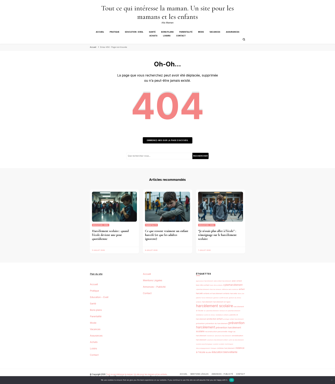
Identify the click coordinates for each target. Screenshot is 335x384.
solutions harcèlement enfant (217, 340)
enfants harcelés (230, 293)
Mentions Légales (152, 280)
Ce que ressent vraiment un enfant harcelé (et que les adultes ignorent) (166, 235)
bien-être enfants (216, 285)
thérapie (213, 348)
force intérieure (207, 298)
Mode (201, 32)
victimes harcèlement (226, 348)
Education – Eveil (134, 32)
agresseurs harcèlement (204, 281)
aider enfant (237, 281)
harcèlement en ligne (221, 302)
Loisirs (167, 36)
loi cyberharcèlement (211, 311)
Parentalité (185, 32)
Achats (153, 36)
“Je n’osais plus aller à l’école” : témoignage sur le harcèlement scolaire (217, 235)
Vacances (215, 32)
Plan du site (96, 274)
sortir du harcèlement (236, 340)
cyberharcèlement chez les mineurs (208, 289)
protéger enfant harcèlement (233, 319)
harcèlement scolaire (214, 305)
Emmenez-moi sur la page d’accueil (167, 140)
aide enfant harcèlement (222, 281)
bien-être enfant (203, 285)
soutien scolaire (218, 344)
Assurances (232, 32)
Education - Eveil (100, 225)
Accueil (100, 32)
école (208, 352)
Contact (181, 36)
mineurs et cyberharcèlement (229, 311)
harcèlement (207, 302)
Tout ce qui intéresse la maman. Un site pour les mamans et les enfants (167, 12)
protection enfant (215, 319)
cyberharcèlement (232, 284)
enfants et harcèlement (213, 293)
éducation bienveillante (224, 352)
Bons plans (167, 32)
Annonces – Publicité (154, 286)
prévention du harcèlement (216, 323)
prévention (200, 323)
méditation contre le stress (205, 315)
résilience (210, 336)
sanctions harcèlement (223, 336)
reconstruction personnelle (216, 331)
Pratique (114, 32)
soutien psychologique (204, 344)
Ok (231, 380)
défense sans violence (230, 289)
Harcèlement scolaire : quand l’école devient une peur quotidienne (110, 235)
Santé (152, 32)
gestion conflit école (220, 298)
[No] (331, 380)
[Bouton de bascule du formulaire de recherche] (244, 39)
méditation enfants (222, 315)
